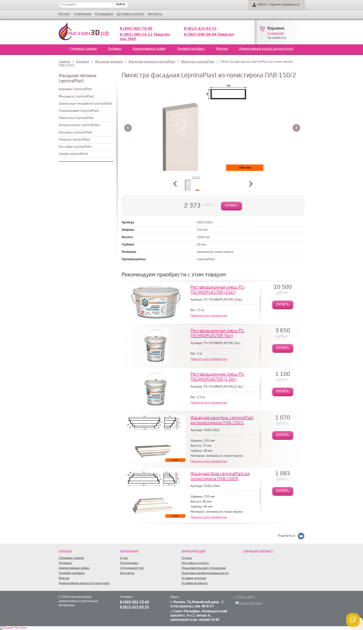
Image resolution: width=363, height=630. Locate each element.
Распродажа (104, 14)
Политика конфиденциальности (205, 573)
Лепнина (114, 49)
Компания (129, 551)
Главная (64, 61)
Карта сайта (246, 597)
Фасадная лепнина (109, 61)
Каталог (64, 14)
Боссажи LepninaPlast (75, 147)
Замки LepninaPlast (73, 154)
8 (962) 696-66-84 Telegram (209, 35)
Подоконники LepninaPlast (79, 111)
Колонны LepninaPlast (75, 132)
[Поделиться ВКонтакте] (301, 536)
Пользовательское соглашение (204, 568)
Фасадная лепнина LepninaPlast (152, 61)
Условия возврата (195, 583)
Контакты (155, 14)
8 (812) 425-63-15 (200, 29)
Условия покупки (194, 578)
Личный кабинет (258, 551)
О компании (82, 14)
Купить (231, 205)
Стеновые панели (83, 49)
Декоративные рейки (149, 49)
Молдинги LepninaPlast (76, 96)
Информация (193, 551)
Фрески (222, 49)
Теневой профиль (191, 49)
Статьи (187, 558)
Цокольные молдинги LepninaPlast (85, 104)
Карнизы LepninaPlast (75, 89)
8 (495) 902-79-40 (136, 29)
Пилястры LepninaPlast (197, 61)
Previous (128, 128)
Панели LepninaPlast (74, 139)
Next (296, 128)
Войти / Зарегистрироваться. (279, 4)
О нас (124, 558)
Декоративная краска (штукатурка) (266, 49)
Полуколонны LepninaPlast (79, 125)
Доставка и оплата (130, 14)
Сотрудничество (132, 568)
